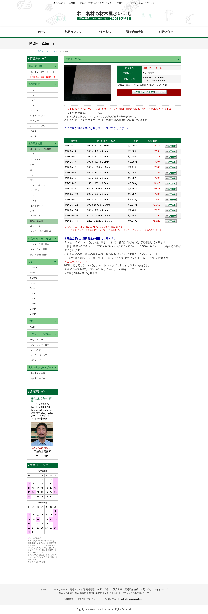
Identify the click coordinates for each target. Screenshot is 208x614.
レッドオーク (36, 110)
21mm (33, 309)
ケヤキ (33, 136)
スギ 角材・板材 (38, 249)
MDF (56, 51)
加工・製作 (103, 589)
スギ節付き (35, 216)
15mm (33, 298)
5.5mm (33, 278)
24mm (33, 314)
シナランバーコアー (39, 355)
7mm (32, 283)
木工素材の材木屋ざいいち (104, 13)
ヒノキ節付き (36, 205)
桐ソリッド (35, 226)
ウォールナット (37, 115)
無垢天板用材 (35, 66)
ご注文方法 (104, 32)
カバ (32, 100)
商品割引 (90, 589)
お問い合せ (165, 32)
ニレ (32, 105)
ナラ (32, 95)
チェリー (34, 120)
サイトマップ (161, 589)
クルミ (33, 131)
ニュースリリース (58, 589)
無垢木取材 (34, 84)
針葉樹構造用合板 (38, 254)
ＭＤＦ (31, 262)
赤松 (32, 180)
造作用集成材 (35, 143)
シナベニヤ (35, 350)
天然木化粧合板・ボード (40, 367)
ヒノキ (33, 200)
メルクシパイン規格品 (40, 231)
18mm (33, 303)
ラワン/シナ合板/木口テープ (135, 593)
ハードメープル (37, 126)
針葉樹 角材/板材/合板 (39, 238)
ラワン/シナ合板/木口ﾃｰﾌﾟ (41, 334)
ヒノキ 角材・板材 (39, 244)
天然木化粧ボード (38, 378)
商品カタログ (73, 32)
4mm (32, 272)
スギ (32, 211)
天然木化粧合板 (37, 373)
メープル (34, 190)
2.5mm (33, 267)
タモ (32, 90)
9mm (32, 288)
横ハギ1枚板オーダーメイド (42, 74)
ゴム (32, 174)
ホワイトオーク (37, 159)
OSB (30, 321)
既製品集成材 (36, 221)
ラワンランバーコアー (40, 345)
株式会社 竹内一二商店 (88, 599)
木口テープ (35, 360)
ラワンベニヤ (36, 339)
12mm (33, 293)
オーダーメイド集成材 (40, 149)
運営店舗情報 (135, 32)
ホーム (42, 32)
